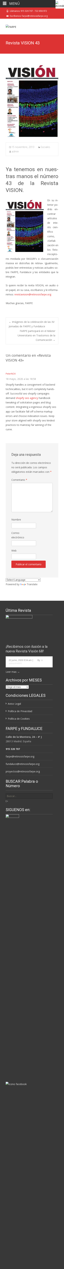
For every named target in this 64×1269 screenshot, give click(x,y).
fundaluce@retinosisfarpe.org (22, 764)
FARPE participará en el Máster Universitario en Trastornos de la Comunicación (36, 335)
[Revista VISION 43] (32, 101)
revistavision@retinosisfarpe (30, 294)
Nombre (16, 519)
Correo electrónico (17, 535)
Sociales (45, 147)
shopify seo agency (27, 398)
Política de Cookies (19, 718)
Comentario (19, 479)
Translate (32, 584)
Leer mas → (13, 671)
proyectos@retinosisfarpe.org (23, 771)
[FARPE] (8, 26)
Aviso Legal (14, 703)
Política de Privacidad (20, 711)
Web (14, 550)
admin (15, 151)
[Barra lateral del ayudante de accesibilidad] (59, 4)
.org (49, 294)
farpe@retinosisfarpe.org (20, 756)
